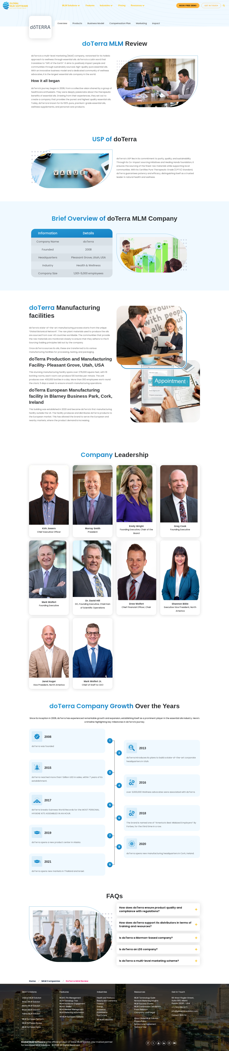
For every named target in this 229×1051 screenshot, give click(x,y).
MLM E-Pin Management (70, 998)
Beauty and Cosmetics (107, 1001)
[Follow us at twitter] (153, 1043)
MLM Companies (50, 981)
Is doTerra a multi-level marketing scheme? (149, 961)
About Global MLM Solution (146, 1018)
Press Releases (141, 1009)
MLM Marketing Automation (72, 1012)
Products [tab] (77, 23)
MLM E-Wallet (66, 1006)
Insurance (101, 1009)
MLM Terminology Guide (144, 998)
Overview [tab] (62, 23)
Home (32, 981)
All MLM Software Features (72, 1017)
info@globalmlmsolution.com (185, 1011)
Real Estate (102, 1015)
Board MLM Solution (31, 1010)
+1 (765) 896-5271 (180, 1007)
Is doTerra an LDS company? (138, 949)
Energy (100, 1006)
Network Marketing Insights (146, 1001)
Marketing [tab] (141, 23)
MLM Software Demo (31, 1027)
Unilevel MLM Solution (31, 998)
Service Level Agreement (145, 1024)
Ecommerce (102, 1012)
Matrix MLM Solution (31, 1006)
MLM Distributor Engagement (72, 1003)
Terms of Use (140, 1027)
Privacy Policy (140, 1021)
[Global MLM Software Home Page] (15, 5)
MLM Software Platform (33, 1019)
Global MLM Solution (80, 1042)
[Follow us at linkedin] (164, 1043)
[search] (224, 5)
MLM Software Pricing (32, 1023)
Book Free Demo (187, 5)
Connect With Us (179, 1015)
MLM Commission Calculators (147, 1006)
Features (90, 5)
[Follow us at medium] (174, 1043)
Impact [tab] (156, 23)
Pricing (121, 5)
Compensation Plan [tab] (120, 23)
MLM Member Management (71, 1009)
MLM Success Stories (143, 1003)
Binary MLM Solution (31, 1002)
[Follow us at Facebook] (148, 1043)
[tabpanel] (114, 464)
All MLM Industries (105, 1019)
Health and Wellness (106, 998)
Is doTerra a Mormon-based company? (146, 938)
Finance (100, 1003)
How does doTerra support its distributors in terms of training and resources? (155, 924)
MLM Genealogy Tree (69, 1001)
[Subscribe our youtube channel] (159, 1043)
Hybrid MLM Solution (31, 1014)
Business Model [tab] (95, 23)
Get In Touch (211, 5)
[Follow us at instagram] (169, 1043)
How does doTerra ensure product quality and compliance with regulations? (150, 909)
